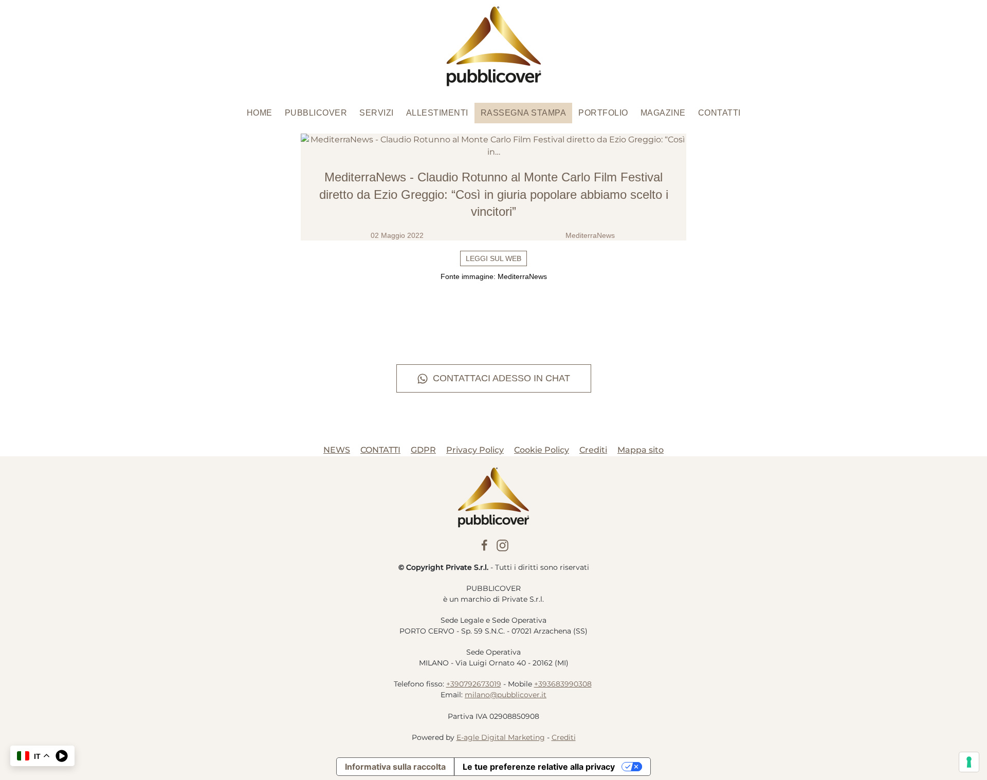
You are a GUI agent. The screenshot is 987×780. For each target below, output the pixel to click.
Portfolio (603, 112)
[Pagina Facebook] (484, 544)
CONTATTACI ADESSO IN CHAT (501, 378)
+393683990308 (563, 684)
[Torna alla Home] (493, 46)
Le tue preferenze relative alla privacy (539, 767)
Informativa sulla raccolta (395, 767)
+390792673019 (473, 684)
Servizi (376, 112)
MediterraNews (590, 235)
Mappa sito (640, 450)
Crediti (593, 450)
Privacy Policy (475, 450)
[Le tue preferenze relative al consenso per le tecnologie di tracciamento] (969, 762)
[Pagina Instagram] (502, 544)
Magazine (663, 112)
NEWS (336, 450)
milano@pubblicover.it (505, 694)
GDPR (423, 450)
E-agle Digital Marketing (500, 737)
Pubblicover (316, 112)
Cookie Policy (541, 450)
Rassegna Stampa (523, 112)
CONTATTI (380, 450)
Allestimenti (437, 112)
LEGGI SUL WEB (493, 258)
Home (259, 112)
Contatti (719, 112)
